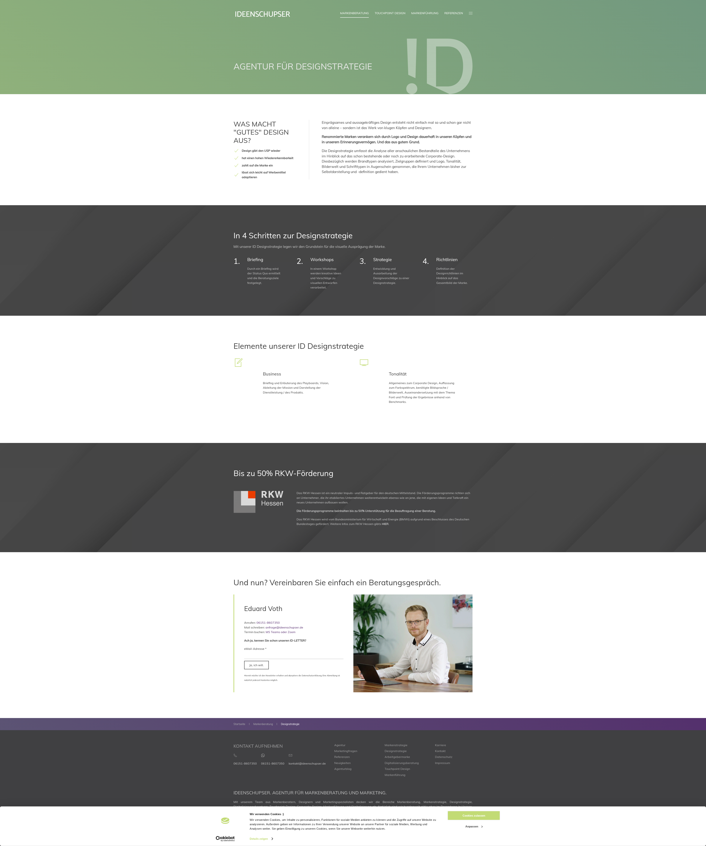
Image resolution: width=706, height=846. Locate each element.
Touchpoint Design (390, 13)
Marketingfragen (345, 751)
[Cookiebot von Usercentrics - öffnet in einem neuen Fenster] (225, 839)
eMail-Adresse (255, 649)
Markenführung (424, 13)
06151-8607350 (268, 622)
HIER (385, 524)
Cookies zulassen (474, 815)
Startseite (239, 724)
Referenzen (453, 13)
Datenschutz (443, 757)
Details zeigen (259, 838)
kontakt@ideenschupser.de (307, 763)
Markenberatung (354, 13)
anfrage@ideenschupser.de (284, 627)
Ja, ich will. (256, 665)
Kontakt (440, 751)
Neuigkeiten (342, 763)
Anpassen (471, 826)
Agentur (339, 745)
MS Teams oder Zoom (280, 632)
